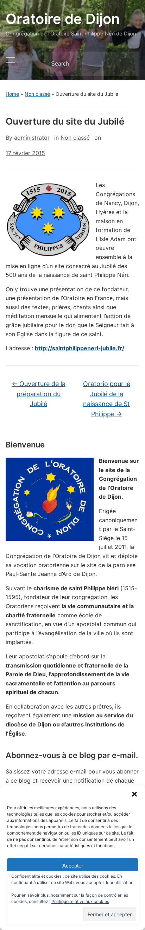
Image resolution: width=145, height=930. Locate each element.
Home (12, 94)
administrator (32, 137)
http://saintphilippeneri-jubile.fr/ (79, 348)
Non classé (37, 94)
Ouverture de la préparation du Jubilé (38, 394)
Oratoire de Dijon (63, 18)
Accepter (72, 866)
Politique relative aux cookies (80, 901)
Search (128, 64)
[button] (134, 794)
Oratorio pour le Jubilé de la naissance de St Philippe (106, 399)
